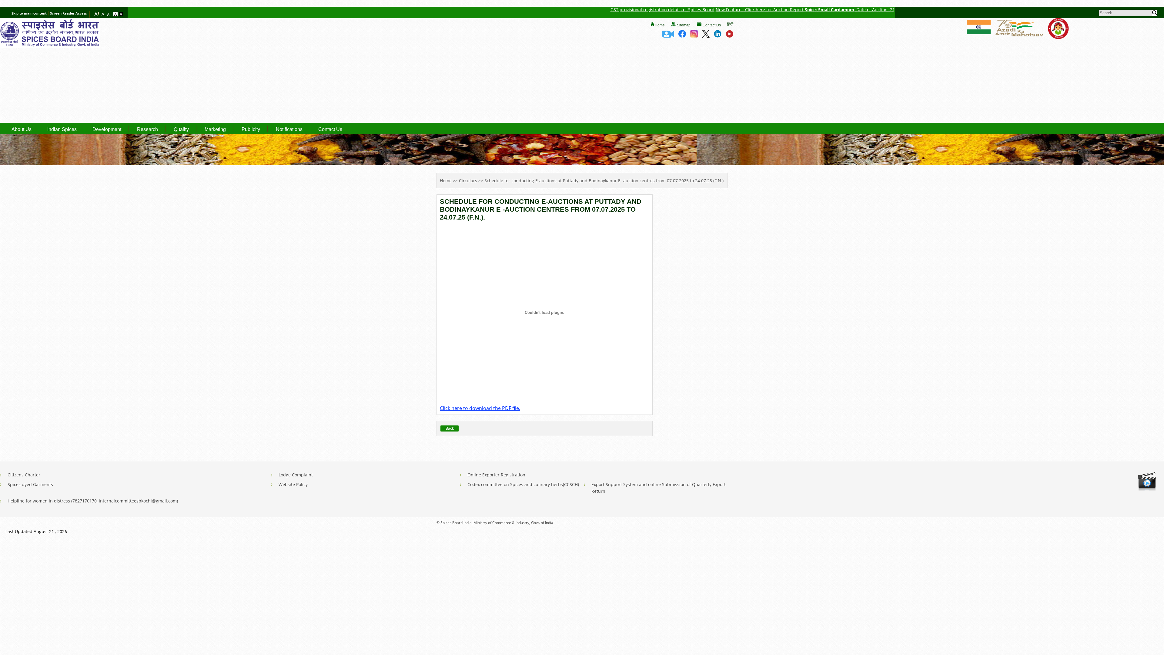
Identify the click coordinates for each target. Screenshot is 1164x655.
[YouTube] (729, 35)
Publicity (251, 129)
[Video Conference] (668, 35)
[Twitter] (706, 35)
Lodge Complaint (296, 475)
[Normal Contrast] (116, 14)
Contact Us (712, 25)
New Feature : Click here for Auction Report (716, 9)
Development (106, 129)
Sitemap (684, 25)
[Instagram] (694, 35)
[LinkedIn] (717, 35)
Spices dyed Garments (30, 484)
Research (147, 129)
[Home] (50, 46)
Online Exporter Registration (496, 475)
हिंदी (730, 24)
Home (660, 25)
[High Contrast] (121, 14)
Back (450, 428)
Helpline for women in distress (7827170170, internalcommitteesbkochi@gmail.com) (93, 501)
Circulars (468, 180)
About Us (22, 129)
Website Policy (293, 484)
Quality (181, 129)
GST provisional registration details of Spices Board (619, 9)
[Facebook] (682, 35)
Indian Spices (62, 129)
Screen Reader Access (68, 13)
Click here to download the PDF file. (480, 408)
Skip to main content (29, 13)
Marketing (215, 129)
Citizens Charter (24, 475)
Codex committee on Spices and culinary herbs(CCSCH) (523, 484)
